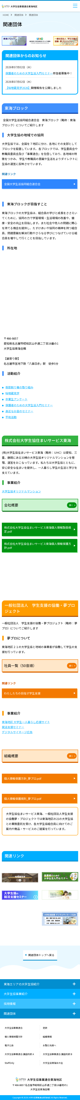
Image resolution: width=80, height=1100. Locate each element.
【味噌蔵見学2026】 (18, 88)
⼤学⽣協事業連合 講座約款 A (19, 1054)
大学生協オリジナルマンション (21, 491)
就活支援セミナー (13, 727)
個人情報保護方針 (14, 1036)
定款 (45, 1027)
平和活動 (11, 417)
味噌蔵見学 (12, 393)
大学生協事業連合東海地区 (20, 6)
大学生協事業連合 (14, 1027)
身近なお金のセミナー (19, 411)
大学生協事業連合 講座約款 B (58, 1054)
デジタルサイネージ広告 (17, 732)
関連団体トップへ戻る (41, 955)
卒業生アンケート (16, 399)
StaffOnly (9, 1062)
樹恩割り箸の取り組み (19, 387)
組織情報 (47, 1036)
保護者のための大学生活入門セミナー (29, 73)
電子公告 (9, 1045)
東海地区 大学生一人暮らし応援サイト (26, 722)
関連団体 (19, 14)
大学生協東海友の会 (53, 1062)
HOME (6, 14)
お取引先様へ (49, 1045)
